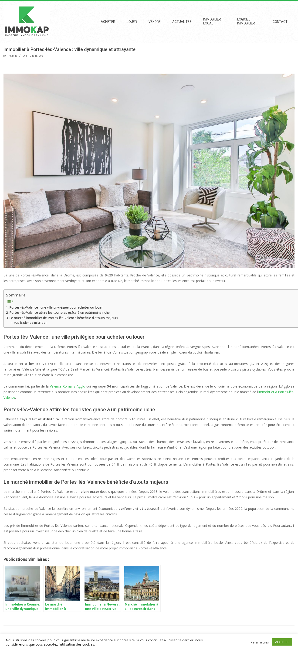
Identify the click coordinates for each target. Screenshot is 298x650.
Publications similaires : (30, 323)
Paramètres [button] (260, 642)
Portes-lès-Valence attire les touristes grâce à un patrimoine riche (59, 312)
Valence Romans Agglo (67, 386)
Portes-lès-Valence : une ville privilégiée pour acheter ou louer (56, 307)
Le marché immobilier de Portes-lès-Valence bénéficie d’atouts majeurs (63, 318)
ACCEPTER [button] (282, 642)
